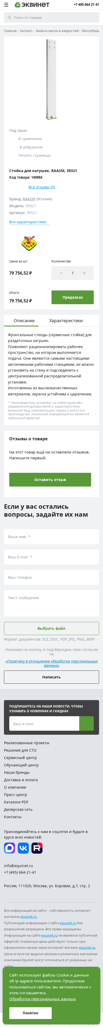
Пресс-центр (15, 794)
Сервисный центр (20, 757)
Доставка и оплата (21, 779)
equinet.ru (28, 916)
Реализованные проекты (26, 742)
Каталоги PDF (16, 801)
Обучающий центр (21, 764)
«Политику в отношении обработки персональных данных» (52, 663)
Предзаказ (73, 297)
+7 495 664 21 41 (86, 4)
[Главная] (32, 4)
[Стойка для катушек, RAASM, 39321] (51, 79)
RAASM (29, 198)
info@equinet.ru (18, 865)
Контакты (12, 816)
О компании (15, 787)
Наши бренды (17, 772)
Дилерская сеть (18, 809)
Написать (51, 676)
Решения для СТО (20, 750)
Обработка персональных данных (42, 998)
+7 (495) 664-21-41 (20, 872)
